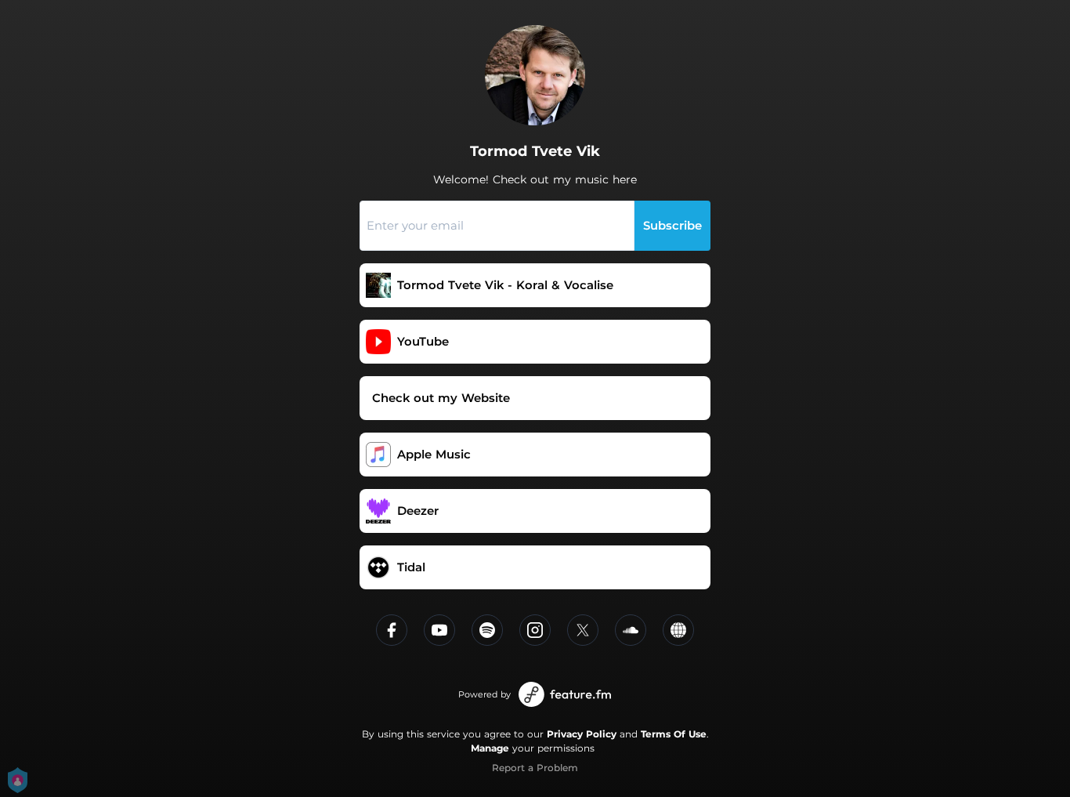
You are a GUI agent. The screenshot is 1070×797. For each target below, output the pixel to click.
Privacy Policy (581, 734)
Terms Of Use (674, 734)
